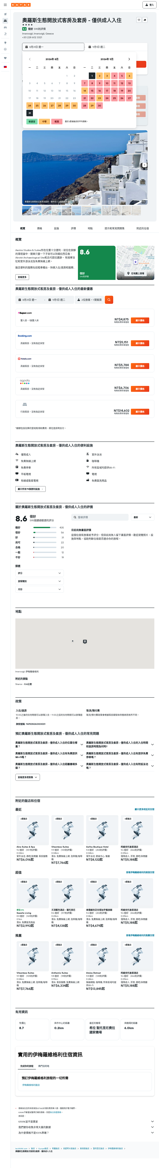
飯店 (33, 1148)
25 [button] (37, 105)
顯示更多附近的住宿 (144, 809)
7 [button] (59, 83)
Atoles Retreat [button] (93, 972)
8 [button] (67, 83)
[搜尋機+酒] (5, 34)
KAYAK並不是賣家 (28, 1121)
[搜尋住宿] (5, 21)
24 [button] (29, 105)
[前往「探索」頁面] (5, 43)
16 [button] (74, 90)
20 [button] (52, 98)
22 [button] (67, 98)
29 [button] (67, 105)
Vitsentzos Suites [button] (60, 846)
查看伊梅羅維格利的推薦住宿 (140, 935)
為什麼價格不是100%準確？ (33, 1132)
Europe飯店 (43, 1148)
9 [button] (74, 83)
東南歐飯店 (84, 1148)
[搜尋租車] (5, 27)
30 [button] (74, 105)
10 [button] (29, 90)
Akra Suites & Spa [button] (26, 846)
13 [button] (52, 90)
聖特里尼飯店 (98, 1148)
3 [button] (29, 83)
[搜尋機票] (5, 14)
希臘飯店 (55, 1148)
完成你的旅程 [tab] (26, 1066)
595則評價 (40, 28)
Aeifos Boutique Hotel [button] (97, 846)
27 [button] (52, 105)
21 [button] (59, 98)
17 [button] (30, 98)
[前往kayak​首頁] (21, 5)
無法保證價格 (55, 1112)
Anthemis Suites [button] (59, 972)
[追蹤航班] (5, 49)
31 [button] (30, 113)
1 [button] (66, 75)
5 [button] (44, 83)
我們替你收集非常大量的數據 (34, 1127)
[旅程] (5, 58)
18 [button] (37, 98)
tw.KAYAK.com (21, 1148)
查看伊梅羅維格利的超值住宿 (140, 872)
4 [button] (37, 83)
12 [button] (44, 90)
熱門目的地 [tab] (43, 1066)
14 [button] (59, 90)
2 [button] (74, 75)
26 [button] (44, 105)
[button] (5, 4)
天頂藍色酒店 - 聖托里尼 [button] (63, 909)
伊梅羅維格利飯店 (31, 1085)
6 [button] (52, 83)
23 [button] (74, 98)
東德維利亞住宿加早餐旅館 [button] (99, 909)
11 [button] (37, 90)
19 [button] (44, 98)
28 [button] (59, 105)
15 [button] (67, 90)
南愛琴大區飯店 (69, 1148)
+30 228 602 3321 (32, 37)
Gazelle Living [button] (24, 913)
